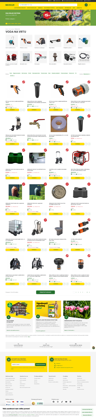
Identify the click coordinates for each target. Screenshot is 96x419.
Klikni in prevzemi (18, 345)
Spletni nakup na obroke (75, 345)
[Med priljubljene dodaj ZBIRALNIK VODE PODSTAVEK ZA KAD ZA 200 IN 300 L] (21, 178)
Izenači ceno (46, 345)
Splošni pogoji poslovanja (10, 378)
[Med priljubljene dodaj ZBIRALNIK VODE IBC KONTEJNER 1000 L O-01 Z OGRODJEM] (21, 250)
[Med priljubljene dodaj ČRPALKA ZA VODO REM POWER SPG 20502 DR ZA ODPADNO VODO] (21, 144)
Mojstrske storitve (49, 7)
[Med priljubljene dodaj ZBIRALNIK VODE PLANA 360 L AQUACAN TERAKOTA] (21, 214)
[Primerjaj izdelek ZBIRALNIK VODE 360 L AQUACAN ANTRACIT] (45, 214)
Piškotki (7, 391)
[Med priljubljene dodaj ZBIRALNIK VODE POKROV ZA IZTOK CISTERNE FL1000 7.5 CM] (64, 214)
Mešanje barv (79, 378)
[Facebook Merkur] (53, 402)
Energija (40, 7)
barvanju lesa (70, 325)
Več (29, 336)
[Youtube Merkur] (66, 402)
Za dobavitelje (65, 387)
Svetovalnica (59, 7)
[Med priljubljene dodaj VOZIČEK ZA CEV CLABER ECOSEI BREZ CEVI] (64, 178)
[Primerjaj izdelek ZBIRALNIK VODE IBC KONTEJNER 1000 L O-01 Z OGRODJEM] (24, 250)
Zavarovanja (22, 385)
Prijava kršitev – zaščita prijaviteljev (69, 385)
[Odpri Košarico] (86, 5)
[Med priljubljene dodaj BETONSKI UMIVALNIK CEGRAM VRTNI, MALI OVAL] (64, 250)
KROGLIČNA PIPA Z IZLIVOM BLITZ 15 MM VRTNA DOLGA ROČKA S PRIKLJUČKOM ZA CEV (36, 136)
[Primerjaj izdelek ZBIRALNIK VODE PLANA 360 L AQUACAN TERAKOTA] (24, 214)
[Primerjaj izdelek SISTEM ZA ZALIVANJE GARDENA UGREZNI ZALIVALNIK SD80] (89, 144)
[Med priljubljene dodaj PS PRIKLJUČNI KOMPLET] (86, 250)
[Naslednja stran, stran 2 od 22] (89, 292)
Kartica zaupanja (23, 380)
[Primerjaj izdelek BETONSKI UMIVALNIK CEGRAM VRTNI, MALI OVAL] (67, 250)
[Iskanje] (20, 5)
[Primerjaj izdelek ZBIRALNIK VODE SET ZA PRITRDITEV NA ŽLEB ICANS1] (45, 178)
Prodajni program (37, 378)
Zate (74, 7)
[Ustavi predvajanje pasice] (6, 23)
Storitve (35, 380)
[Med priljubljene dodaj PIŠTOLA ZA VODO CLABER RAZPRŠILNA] (21, 110)
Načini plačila (51, 380)
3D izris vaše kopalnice (81, 380)
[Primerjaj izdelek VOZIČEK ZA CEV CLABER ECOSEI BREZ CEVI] (67, 178)
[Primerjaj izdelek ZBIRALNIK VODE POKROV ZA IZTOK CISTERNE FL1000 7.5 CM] (67, 214)
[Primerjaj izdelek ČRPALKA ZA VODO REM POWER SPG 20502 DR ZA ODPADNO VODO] (24, 144)
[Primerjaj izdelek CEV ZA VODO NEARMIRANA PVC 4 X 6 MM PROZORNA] (67, 144)
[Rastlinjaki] (48, 18)
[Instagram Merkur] (57, 402)
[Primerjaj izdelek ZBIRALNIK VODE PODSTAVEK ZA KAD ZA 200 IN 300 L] (24, 178)
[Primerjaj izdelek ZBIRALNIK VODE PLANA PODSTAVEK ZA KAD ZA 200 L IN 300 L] (89, 214)
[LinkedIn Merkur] (70, 402)
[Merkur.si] (10, 5)
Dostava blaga (79, 385)
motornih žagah (76, 325)
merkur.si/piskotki (13, 414)
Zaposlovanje (65, 380)
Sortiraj (81, 74)
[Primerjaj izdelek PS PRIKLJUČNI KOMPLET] (89, 250)
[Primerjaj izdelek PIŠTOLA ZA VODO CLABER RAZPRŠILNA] (24, 110)
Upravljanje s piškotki (9, 389)
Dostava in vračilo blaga (10, 380)
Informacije (68, 7)
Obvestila (79, 7)
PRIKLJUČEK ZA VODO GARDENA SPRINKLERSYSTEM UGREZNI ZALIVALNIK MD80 (36, 102)
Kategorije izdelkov (20, 7)
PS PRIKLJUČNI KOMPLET (76, 239)
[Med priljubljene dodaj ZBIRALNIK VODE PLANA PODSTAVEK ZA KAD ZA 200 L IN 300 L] (86, 214)
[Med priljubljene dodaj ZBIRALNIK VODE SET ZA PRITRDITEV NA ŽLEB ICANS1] (42, 178)
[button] (9, 23)
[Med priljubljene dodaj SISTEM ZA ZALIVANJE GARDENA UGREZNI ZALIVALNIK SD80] (86, 144)
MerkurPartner (37, 383)
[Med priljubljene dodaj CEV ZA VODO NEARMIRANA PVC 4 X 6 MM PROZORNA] (64, 144)
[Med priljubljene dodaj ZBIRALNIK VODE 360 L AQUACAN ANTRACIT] (42, 214)
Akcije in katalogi (31, 7)
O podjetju (65, 378)
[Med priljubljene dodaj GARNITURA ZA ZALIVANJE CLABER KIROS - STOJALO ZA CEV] (21, 284)
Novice (64, 383)
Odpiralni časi (51, 378)
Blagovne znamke (9, 385)
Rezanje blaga (79, 383)
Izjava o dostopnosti (9, 394)
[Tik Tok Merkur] (62, 402)
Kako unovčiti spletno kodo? (25, 387)
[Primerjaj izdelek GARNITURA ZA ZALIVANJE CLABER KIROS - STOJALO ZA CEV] (24, 284)
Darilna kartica (22, 383)
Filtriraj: (7, 74)
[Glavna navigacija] (90, 5)
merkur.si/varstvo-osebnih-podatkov (26, 414)
